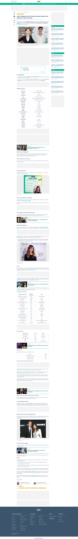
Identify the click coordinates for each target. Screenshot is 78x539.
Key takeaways (26, 68)
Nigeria (29, 3)
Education (51, 3)
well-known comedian (27, 200)
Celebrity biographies (26, 12)
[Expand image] (48, 27)
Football (52, 50)
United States (46, 79)
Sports (55, 3)
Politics (33, 3)
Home (23, 3)
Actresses (20, 486)
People (48, 3)
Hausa (26, 3)
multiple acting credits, (21, 289)
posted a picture (20, 237)
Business (39, 3)
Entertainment (43, 3)
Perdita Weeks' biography (31, 471)
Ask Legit (21, 12)
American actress (31, 268)
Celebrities (53, 93)
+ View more (42, 71)
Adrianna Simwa (39, 19)
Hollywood (34, 476)
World (36, 3)
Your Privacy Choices (40, 538)
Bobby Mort (30, 403)
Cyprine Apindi (35, 19)
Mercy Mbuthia (31, 19)
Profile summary (26, 70)
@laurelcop (39, 126)
